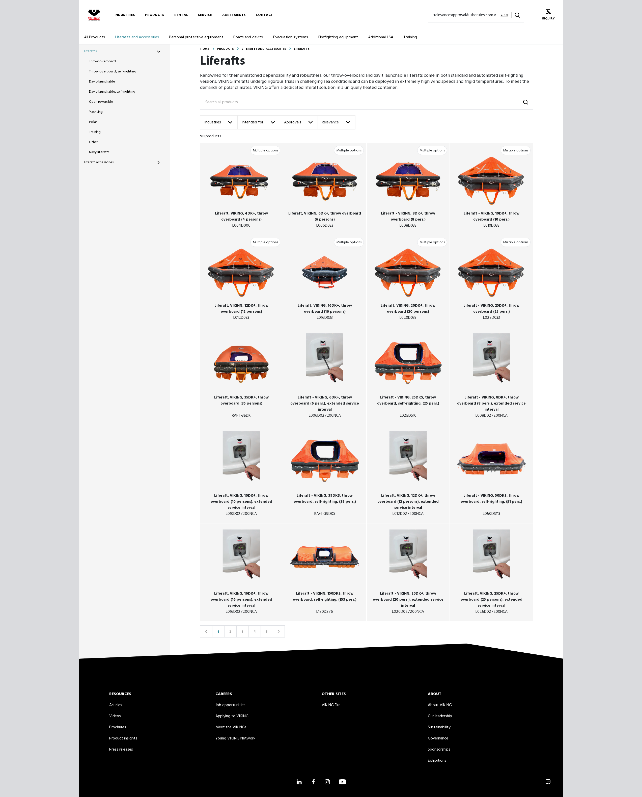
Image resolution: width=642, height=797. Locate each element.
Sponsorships (439, 749)
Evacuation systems (290, 37)
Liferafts (90, 51)
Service (205, 15)
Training (410, 37)
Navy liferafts (99, 152)
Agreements (234, 15)
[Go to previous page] (206, 631)
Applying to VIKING (231, 716)
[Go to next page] (279, 631)
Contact (264, 15)
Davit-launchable (102, 82)
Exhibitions (437, 760)
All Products (94, 37)
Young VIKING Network (235, 738)
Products (154, 15)
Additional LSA (380, 37)
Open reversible (101, 102)
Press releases (121, 749)
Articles (115, 705)
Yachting (96, 112)
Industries (125, 15)
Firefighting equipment (338, 37)
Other (93, 142)
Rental (181, 15)
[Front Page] (94, 15)
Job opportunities (230, 705)
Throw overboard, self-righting (112, 71)
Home (204, 48)
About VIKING (440, 705)
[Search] (517, 15)
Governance (438, 738)
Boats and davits (248, 37)
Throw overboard (102, 61)
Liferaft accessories (99, 162)
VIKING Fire (331, 705)
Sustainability (439, 727)
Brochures (117, 727)
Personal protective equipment (196, 37)
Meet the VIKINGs (230, 727)
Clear (504, 15)
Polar (93, 122)
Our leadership (440, 716)
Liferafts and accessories (137, 37)
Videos (115, 716)
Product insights (123, 738)
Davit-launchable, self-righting (112, 92)
